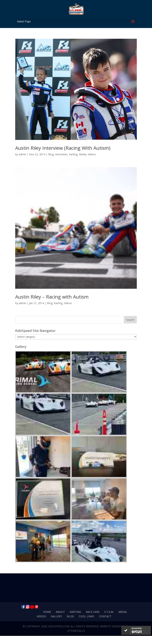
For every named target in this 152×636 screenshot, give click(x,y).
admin (22, 154)
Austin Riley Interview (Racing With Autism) (62, 148)
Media (82, 154)
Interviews (61, 154)
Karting (73, 154)
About (60, 612)
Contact (105, 616)
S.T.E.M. (109, 612)
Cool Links (86, 616)
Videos (92, 154)
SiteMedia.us (76, 630)
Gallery (56, 616)
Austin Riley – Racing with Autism (52, 296)
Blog (51, 154)
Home (47, 612)
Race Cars (93, 612)
